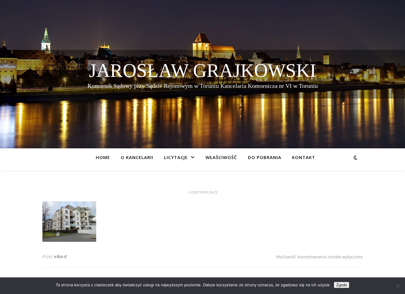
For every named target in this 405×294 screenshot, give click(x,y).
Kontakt (303, 157)
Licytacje (176, 157)
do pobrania (264, 157)
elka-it (60, 256)
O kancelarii (137, 157)
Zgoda (341, 285)
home (103, 157)
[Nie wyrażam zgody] (398, 286)
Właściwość (221, 157)
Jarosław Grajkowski (202, 70)
